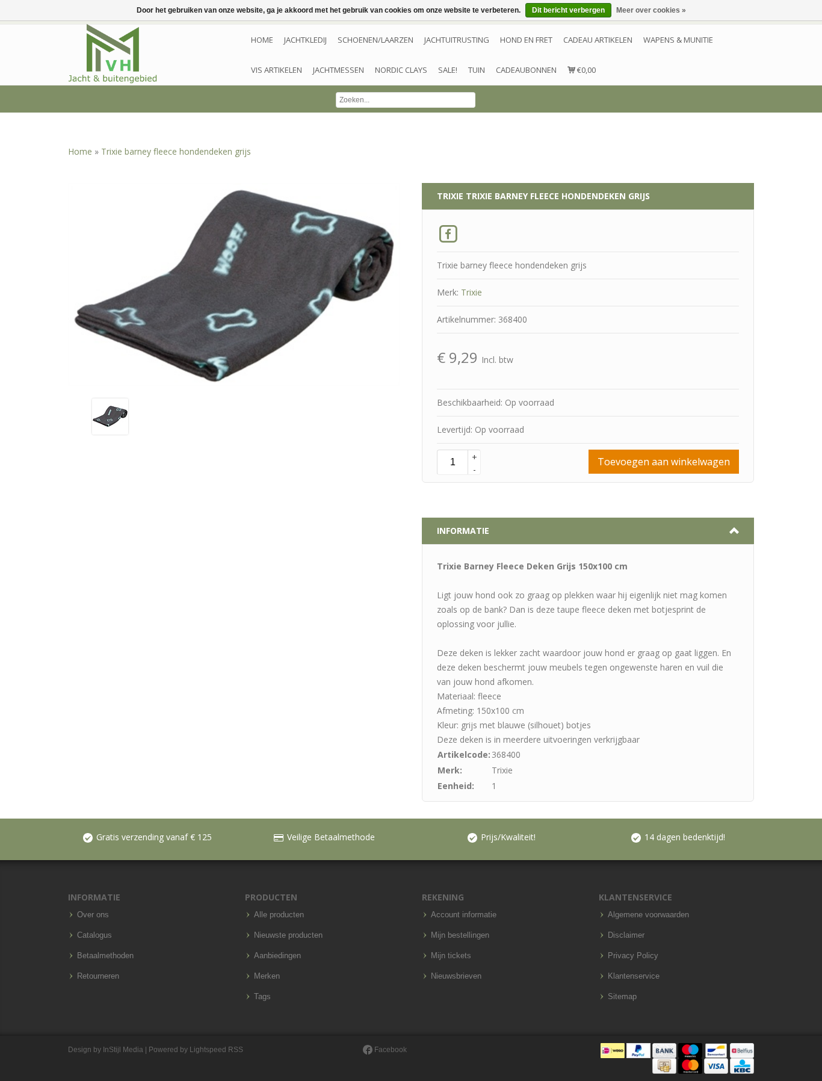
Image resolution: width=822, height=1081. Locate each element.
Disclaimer (626, 935)
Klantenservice (634, 976)
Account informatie (463, 915)
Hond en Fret (526, 39)
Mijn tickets (451, 956)
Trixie (471, 292)
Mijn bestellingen (460, 935)
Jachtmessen (338, 69)
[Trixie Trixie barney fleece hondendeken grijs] (110, 415)
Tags (262, 997)
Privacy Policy (633, 956)
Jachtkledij (305, 39)
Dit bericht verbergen (568, 10)
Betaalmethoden (105, 956)
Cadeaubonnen (526, 69)
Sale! (447, 69)
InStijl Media (123, 1049)
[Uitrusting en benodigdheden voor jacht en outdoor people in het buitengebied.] (112, 54)
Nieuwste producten (288, 935)
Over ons (93, 915)
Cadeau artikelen (597, 39)
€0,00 (585, 69)
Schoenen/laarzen (375, 39)
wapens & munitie (678, 39)
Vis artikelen (276, 69)
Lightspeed (208, 1049)
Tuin (476, 69)
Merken (267, 976)
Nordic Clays (401, 69)
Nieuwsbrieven (456, 976)
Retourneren (98, 976)
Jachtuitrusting (456, 39)
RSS (235, 1049)
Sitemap (622, 997)
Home (262, 39)
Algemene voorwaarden (648, 915)
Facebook (389, 1049)
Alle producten (279, 915)
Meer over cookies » (651, 10)
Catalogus (94, 935)
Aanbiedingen (277, 956)
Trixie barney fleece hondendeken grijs (176, 151)
